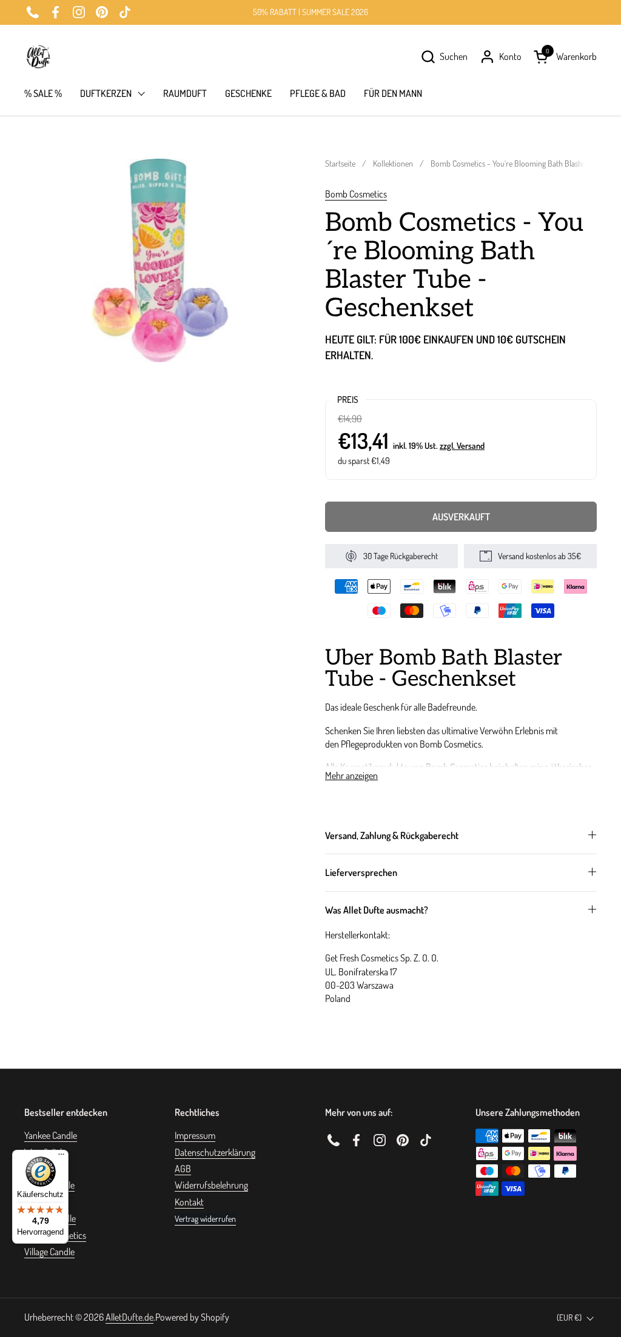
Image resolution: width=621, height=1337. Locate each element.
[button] (444, 56)
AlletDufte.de (129, 1317)
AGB (183, 1169)
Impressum (195, 1135)
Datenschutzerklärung (215, 1152)
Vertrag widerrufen (205, 1218)
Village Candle (49, 1252)
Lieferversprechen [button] (361, 872)
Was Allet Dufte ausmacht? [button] (376, 910)
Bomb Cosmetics (356, 194)
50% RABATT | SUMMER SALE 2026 (310, 11)
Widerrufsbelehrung (211, 1185)
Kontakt (189, 1202)
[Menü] (61, 1157)
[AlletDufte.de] (38, 56)
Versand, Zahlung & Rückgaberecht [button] (391, 835)
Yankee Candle (50, 1135)
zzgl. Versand (462, 445)
